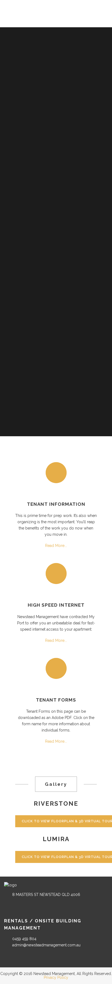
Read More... (56, 545)
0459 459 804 (24, 939)
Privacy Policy (56, 977)
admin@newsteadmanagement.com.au (46, 945)
